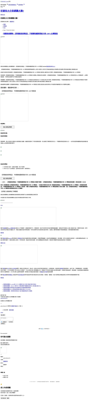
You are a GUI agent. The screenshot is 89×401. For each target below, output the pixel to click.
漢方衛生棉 (21, 274)
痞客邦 (13, 306)
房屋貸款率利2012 (50, 66)
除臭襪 (4, 228)
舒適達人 (10, 274)
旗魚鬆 (61, 268)
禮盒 (42, 271)
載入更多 (3, 315)
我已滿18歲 (3, 398)
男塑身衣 (20, 238)
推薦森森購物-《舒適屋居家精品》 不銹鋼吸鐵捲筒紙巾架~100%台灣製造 (30, 34)
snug (2, 205)
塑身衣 (2, 232)
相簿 (4, 24)
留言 (16, 306)
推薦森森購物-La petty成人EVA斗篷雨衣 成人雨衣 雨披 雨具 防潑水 (19, 284)
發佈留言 (3, 323)
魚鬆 (2, 243)
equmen (10, 238)
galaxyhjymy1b (4, 298)
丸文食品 (14, 268)
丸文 (4, 243)
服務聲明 (58, 381)
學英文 (2, 277)
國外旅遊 (11, 310)
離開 (8, 398)
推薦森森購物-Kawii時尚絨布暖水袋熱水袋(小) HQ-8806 (17, 289)
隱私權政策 (52, 381)
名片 (4, 27)
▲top (2, 312)
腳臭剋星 (13, 228)
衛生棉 (4, 274)
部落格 (5, 26)
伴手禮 (45, 271)
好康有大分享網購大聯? (12, 11)
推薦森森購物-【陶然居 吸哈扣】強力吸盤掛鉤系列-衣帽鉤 (17, 291)
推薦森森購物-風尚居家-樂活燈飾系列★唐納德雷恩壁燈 (17, 287)
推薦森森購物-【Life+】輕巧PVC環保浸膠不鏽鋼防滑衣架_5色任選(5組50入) (22, 286)
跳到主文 (3, 14)
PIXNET (34, 381)
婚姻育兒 (12, 21)
